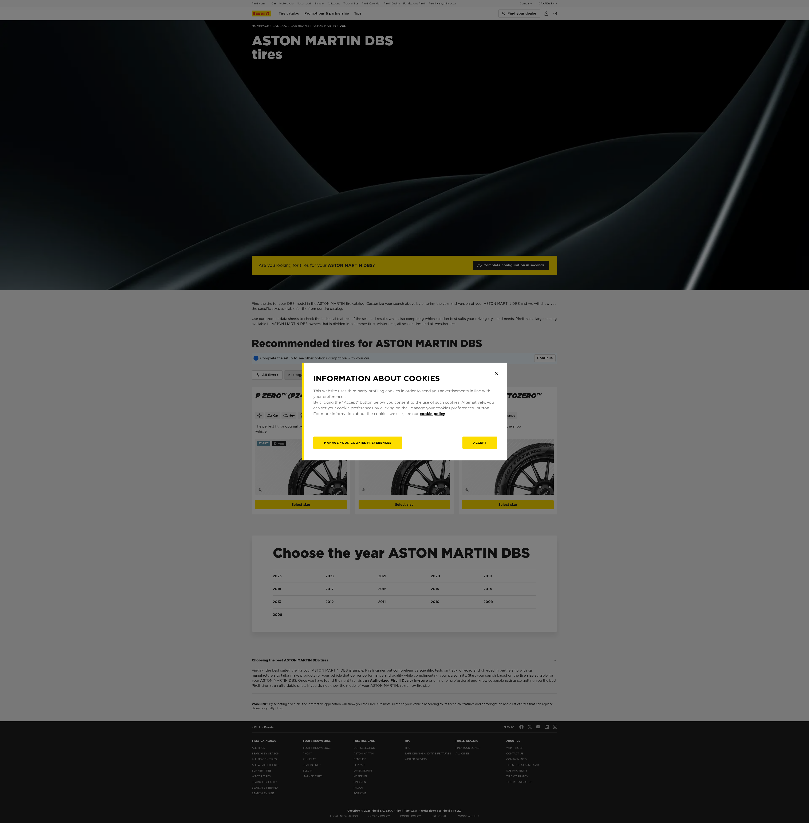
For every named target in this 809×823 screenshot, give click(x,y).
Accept (479, 442)
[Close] (496, 373)
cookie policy (432, 413)
